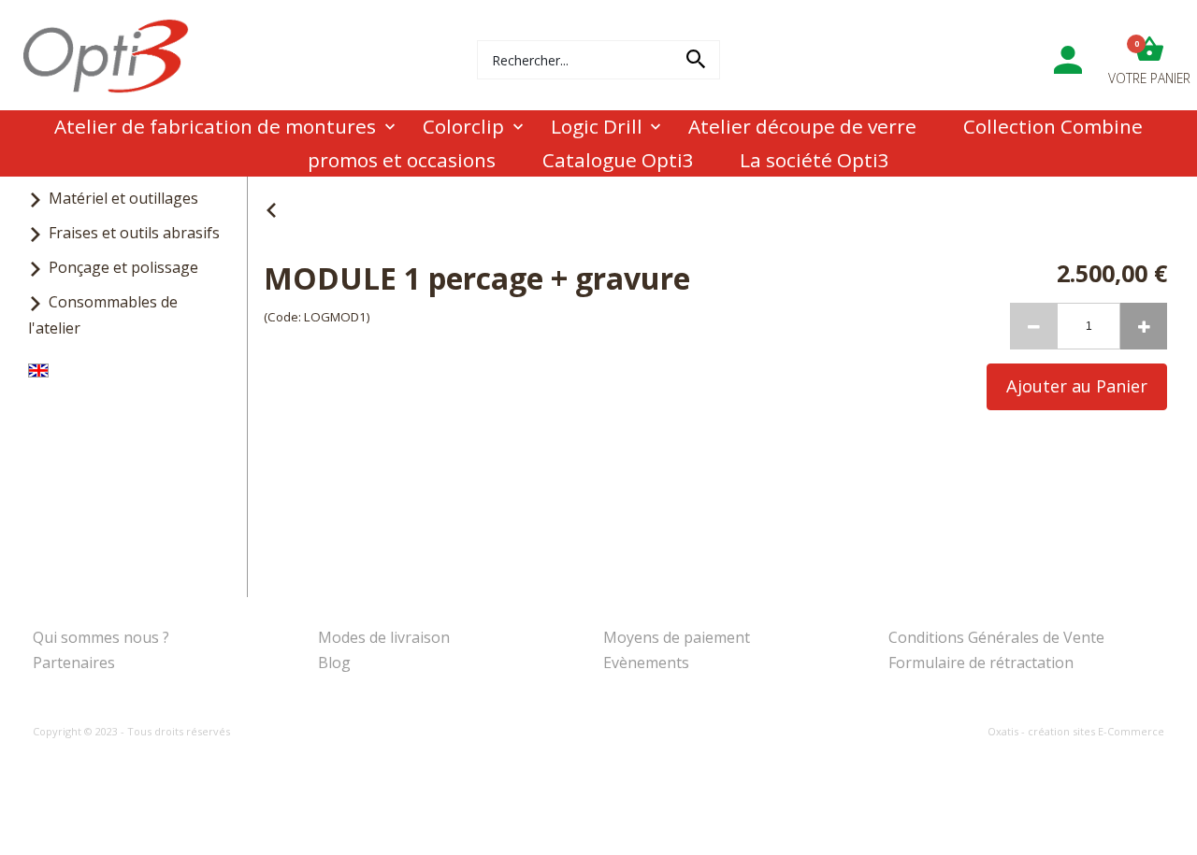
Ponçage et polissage (123, 267)
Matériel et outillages (123, 198)
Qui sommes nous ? (101, 637)
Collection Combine (1053, 126)
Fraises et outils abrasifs (134, 232)
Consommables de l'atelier (103, 314)
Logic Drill (596, 126)
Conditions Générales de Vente (996, 637)
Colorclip (463, 126)
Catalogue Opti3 (618, 160)
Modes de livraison (384, 637)
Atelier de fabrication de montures (215, 126)
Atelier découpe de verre (802, 126)
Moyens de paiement (676, 637)
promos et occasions (402, 160)
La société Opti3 (814, 160)
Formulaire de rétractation (981, 662)
